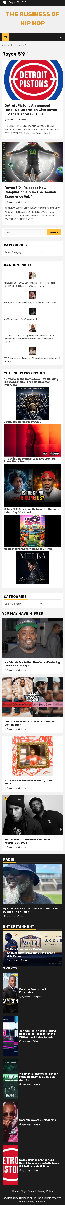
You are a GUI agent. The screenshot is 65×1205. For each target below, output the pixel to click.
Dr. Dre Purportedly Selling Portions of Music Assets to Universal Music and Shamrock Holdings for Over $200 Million (29, 338)
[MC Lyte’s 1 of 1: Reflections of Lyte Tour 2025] (32, 756)
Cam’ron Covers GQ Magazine (37, 1120)
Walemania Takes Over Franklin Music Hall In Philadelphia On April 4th (38, 1077)
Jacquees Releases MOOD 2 (23, 421)
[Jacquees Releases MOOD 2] (32, 440)
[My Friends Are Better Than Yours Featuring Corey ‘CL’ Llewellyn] (32, 638)
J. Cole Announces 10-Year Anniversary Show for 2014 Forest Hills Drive (31, 953)
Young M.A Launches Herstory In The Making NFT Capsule (31, 302)
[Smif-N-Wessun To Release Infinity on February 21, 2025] (32, 815)
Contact (32, 1191)
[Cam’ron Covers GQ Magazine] (10, 1122)
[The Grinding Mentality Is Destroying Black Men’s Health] (32, 485)
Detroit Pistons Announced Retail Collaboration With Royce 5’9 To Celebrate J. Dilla (31, 110)
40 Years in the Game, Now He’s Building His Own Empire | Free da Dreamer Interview (31, 382)
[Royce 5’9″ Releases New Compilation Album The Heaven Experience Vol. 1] (32, 162)
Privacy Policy (45, 1191)
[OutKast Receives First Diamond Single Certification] (32, 697)
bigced (23, 120)
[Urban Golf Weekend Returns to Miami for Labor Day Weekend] (32, 530)
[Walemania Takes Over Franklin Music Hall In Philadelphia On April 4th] (10, 1079)
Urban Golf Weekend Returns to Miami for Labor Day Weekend (32, 510)
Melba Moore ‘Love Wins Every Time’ (28, 549)
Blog (23, 1191)
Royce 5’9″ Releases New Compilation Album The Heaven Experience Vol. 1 (30, 192)
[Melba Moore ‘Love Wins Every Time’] (32, 567)
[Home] (5, 37)
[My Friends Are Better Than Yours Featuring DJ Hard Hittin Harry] (32, 884)
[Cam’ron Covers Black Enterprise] (10, 993)
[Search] (60, 37)
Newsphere (25, 1201)
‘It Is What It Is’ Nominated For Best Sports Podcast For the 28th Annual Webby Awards (37, 1033)
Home (15, 1191)
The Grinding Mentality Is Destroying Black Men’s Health (29, 460)
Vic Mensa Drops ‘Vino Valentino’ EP (21, 319)
